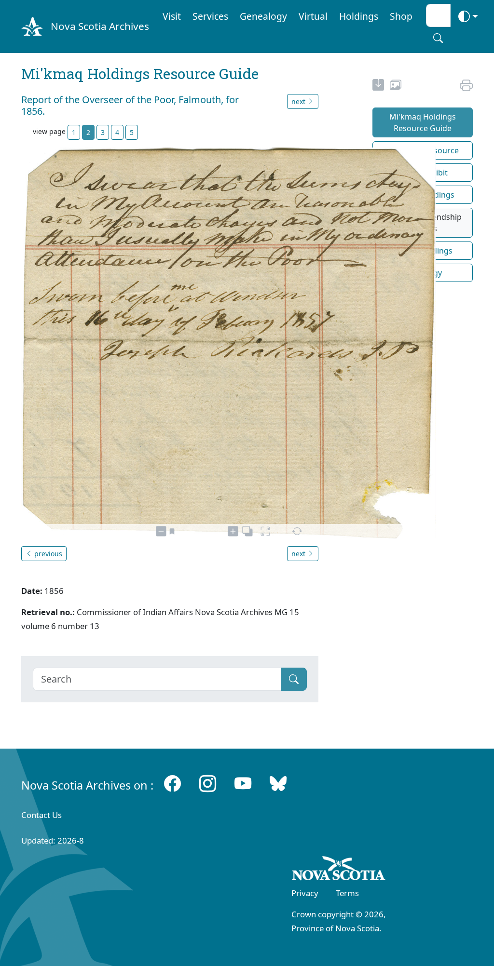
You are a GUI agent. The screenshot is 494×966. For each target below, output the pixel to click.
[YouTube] (243, 782)
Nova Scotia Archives (100, 26)
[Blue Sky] (278, 782)
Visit (172, 16)
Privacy (304, 893)
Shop (401, 16)
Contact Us (41, 814)
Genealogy (263, 16)
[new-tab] (378, 86)
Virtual (313, 16)
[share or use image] (395, 86)
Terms (347, 893)
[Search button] (438, 38)
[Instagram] (208, 782)
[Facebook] (172, 782)
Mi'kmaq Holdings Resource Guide (422, 122)
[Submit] (294, 679)
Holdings (358, 16)
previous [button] (47, 553)
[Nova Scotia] (338, 870)
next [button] (299, 101)
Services (210, 16)
